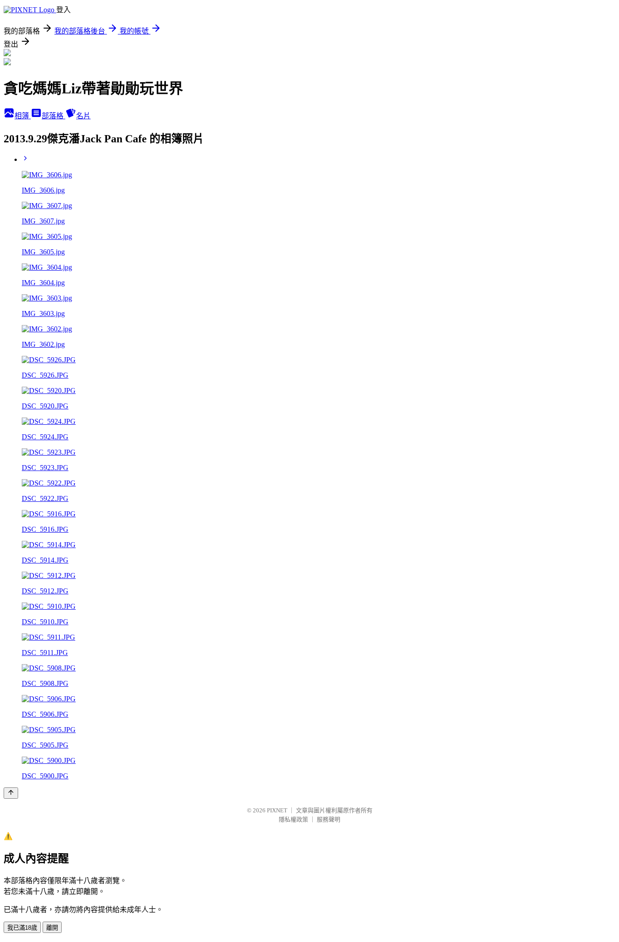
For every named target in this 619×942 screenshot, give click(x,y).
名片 (83, 116)
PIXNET (277, 810)
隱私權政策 (293, 819)
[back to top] (11, 793)
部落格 (53, 116)
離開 (52, 927)
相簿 (23, 116)
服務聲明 (328, 819)
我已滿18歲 (22, 927)
